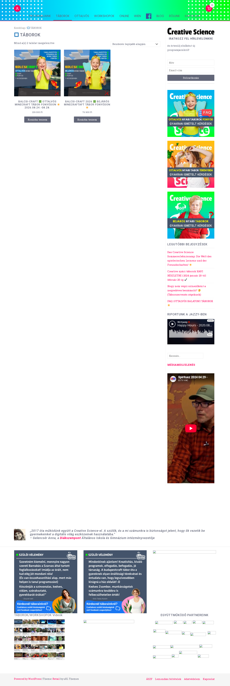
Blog (160, 16)
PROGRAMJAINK (40, 16)
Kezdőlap (19, 27)
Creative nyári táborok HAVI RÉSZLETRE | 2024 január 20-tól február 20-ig (186, 275)
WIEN (137, 16)
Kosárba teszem (37, 119)
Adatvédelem (192, 679)
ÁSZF (149, 679)
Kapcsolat (193, 16)
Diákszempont (70, 538)
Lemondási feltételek (168, 679)
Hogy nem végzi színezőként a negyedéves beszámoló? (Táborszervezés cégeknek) (186, 290)
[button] (17, 9)
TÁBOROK (62, 16)
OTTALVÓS (81, 16)
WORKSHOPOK (104, 16)
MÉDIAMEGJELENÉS (181, 364)
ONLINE (124, 16)
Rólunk (174, 16)
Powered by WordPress (27, 678)
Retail (56, 678)
